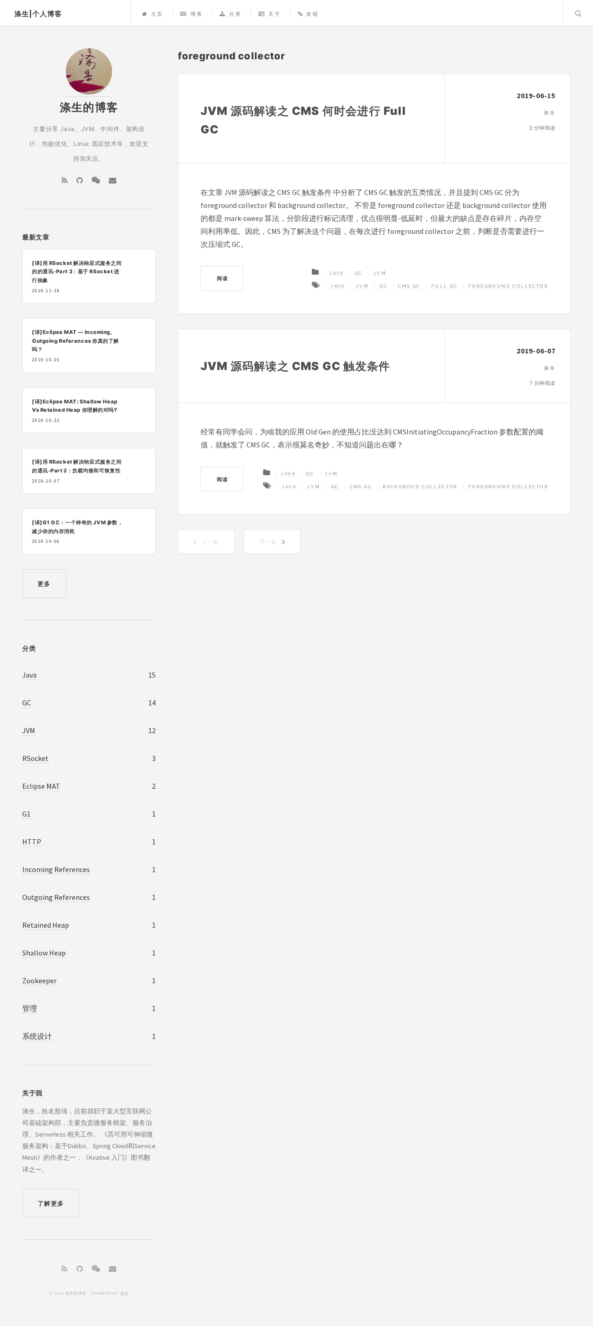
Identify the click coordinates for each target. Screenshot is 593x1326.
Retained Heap (45, 925)
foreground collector (508, 286)
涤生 (124, 1293)
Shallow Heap (44, 952)
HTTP (31, 841)
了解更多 (51, 1203)
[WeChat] (96, 180)
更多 (44, 583)
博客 (196, 14)
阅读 (222, 278)
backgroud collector (420, 486)
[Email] (112, 180)
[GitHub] (79, 180)
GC (359, 273)
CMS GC (409, 286)
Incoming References (56, 869)
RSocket (35, 758)
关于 (274, 14)
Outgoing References (56, 897)
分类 (235, 14)
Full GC (444, 286)
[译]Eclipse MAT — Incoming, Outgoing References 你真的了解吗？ (75, 340)
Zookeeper (39, 980)
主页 (157, 14)
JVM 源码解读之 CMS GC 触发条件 (278, 192)
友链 (312, 14)
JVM (379, 273)
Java (336, 273)
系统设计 (37, 1036)
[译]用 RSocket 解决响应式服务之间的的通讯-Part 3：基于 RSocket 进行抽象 (76, 271)
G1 (26, 813)
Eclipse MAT (41, 786)
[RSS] (65, 180)
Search (578, 13)
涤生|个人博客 (38, 14)
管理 (29, 1008)
